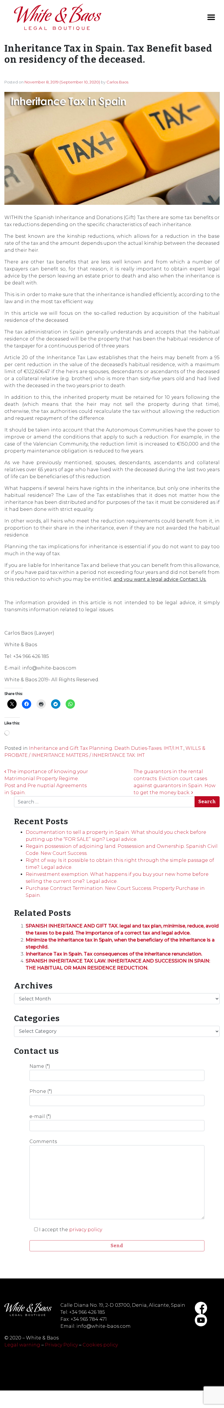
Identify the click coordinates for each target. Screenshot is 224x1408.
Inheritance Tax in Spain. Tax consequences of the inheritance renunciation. (114, 954)
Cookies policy (100, 1345)
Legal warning (22, 1345)
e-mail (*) (40, 1116)
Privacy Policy (61, 1345)
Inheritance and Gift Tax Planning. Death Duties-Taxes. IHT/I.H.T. (106, 748)
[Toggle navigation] (211, 17)
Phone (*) (40, 1091)
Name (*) (39, 1066)
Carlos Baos (117, 82)
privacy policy (85, 1229)
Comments (43, 1141)
